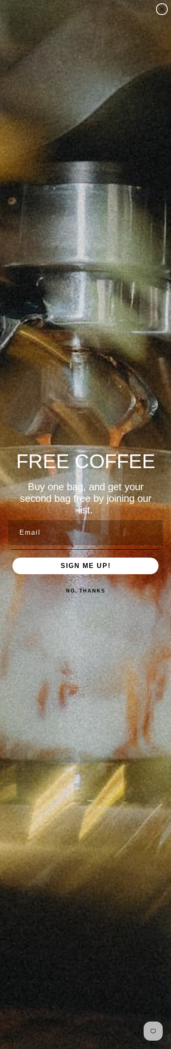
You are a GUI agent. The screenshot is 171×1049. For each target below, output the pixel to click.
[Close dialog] (162, 9)
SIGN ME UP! (86, 565)
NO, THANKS (85, 591)
